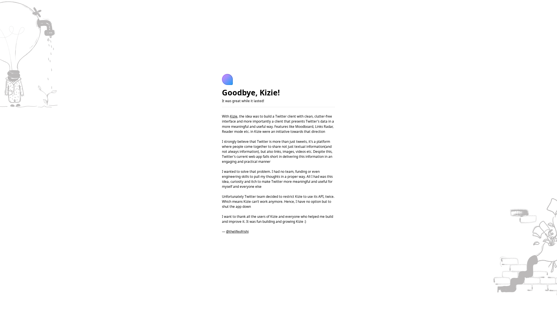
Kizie (233, 116)
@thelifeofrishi (237, 231)
